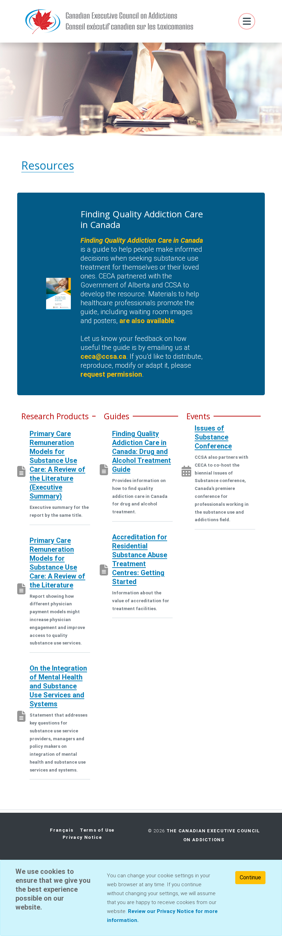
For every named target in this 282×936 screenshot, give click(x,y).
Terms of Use (97, 830)
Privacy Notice (82, 837)
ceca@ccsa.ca (103, 356)
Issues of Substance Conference (213, 437)
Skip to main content (8, 12)
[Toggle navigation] (246, 21)
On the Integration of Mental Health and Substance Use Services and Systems (58, 686)
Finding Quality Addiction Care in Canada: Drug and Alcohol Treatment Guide (141, 451)
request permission (111, 374)
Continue (250, 877)
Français (61, 830)
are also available (146, 321)
